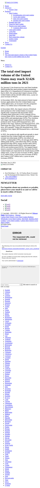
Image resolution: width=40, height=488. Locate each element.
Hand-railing (13, 33)
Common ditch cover (20, 28)
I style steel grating (19, 17)
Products (8, 11)
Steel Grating (13, 13)
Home (7, 6)
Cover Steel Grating (13, 220)
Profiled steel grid (14, 22)
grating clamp (13, 39)
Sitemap (18, 215)
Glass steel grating (15, 30)
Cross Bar (12, 31)
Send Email (4, 226)
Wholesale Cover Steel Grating (11, 219)
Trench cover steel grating (17, 26)
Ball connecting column (16, 37)
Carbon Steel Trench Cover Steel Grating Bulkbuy (17, 217)
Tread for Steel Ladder (16, 24)
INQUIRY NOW (6, 196)
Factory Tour (13, 9)
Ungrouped (12, 40)
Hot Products (9, 215)
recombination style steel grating (23, 15)
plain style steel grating (20, 19)
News (7, 42)
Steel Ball (12, 35)
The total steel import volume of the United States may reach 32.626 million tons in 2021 (21, 56)
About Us (8, 8)
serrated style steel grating (21, 20)
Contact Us (8, 44)
